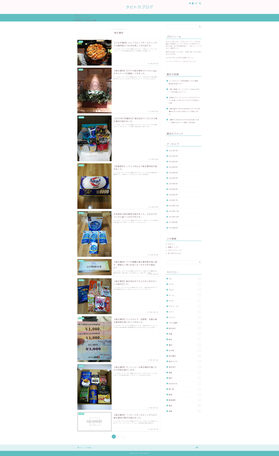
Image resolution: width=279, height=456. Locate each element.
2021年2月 (173, 156)
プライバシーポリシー (83, 18)
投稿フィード (173, 247)
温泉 (184, 372)
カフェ (184, 284)
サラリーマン (184, 306)
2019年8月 (173, 228)
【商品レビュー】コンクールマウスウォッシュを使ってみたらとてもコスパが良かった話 (184, 100)
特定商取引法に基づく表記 (85, 20)
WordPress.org (174, 253)
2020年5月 (173, 178)
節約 (184, 378)
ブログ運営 (184, 323)
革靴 (184, 411)
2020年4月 (173, 184)
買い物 (184, 389)
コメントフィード (175, 250)
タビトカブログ (139, 7)
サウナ (184, 301)
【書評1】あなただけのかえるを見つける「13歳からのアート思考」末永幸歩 (184, 121)
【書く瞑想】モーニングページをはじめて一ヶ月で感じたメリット (184, 90)
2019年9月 (173, 222)
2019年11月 (174, 211)
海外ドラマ (184, 361)
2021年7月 (173, 150)
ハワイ (184, 312)
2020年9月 (173, 162)
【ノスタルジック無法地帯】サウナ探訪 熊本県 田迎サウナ (184, 82)
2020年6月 (173, 173)
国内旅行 (184, 328)
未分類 (184, 350)
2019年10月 (174, 217)
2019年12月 (174, 206)
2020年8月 (173, 167)
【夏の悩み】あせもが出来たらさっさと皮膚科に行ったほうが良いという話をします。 (184, 111)
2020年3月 (173, 189)
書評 (184, 345)
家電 (184, 334)
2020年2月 (173, 195)
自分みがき (184, 384)
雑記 (184, 406)
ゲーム (184, 295)
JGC (184, 279)
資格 (184, 395)
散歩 (184, 339)
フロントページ (80, 15)
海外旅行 (184, 367)
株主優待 (184, 356)
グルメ (184, 290)
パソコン (184, 317)
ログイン (171, 244)
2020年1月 (173, 200)
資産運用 (184, 400)
